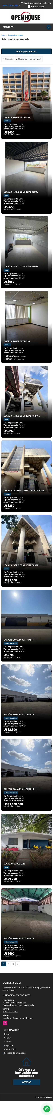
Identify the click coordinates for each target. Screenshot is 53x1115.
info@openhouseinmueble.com (37, 3)
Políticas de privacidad (15, 1053)
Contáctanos (10, 1049)
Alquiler (8, 1041)
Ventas (7, 1037)
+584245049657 (37, 6)
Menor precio (22, 59)
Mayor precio (36, 59)
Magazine (8, 1045)
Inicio (3, 35)
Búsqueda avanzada (15, 35)
